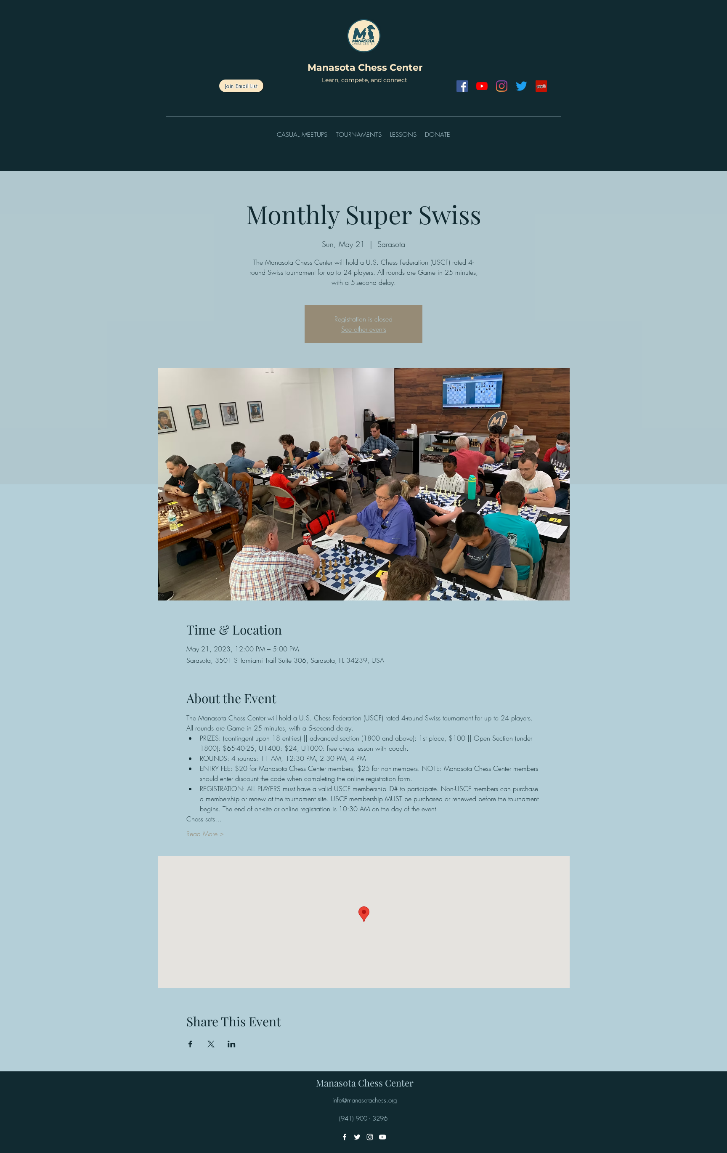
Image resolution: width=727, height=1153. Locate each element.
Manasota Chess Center (365, 67)
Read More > (205, 833)
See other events (363, 329)
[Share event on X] (211, 1044)
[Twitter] (521, 86)
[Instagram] (501, 86)
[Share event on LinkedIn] (232, 1044)
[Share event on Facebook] (190, 1044)
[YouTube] (482, 86)
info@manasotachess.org (364, 1100)
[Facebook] (462, 86)
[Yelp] (541, 86)
